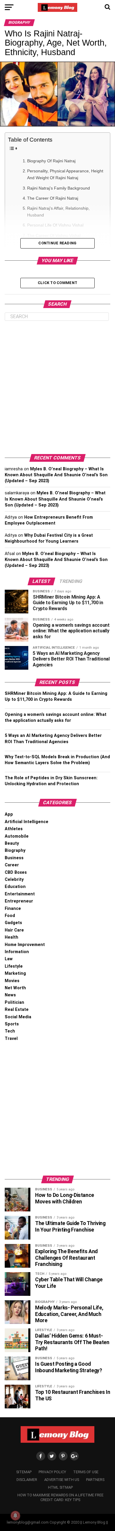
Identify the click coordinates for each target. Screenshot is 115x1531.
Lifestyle (14, 966)
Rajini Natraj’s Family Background (58, 188)
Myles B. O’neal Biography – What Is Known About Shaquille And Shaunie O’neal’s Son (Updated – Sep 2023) (56, 474)
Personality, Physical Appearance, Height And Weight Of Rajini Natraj (65, 174)
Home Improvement (25, 944)
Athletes (14, 828)
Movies (12, 980)
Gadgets (13, 922)
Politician (14, 1002)
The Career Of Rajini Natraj (52, 198)
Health (11, 937)
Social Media (18, 1016)
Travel (11, 1038)
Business (14, 857)
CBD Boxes (16, 872)
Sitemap (24, 1472)
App (9, 814)
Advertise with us (61, 1479)
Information (17, 951)
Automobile (17, 836)
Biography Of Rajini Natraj (51, 160)
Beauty (12, 843)
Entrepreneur (19, 901)
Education (15, 886)
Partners (95, 1479)
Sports (12, 1024)
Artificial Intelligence (26, 821)
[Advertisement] (57, 387)
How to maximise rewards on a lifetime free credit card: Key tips (60, 1497)
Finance (13, 908)
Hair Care (14, 930)
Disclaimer (27, 1479)
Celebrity (14, 879)
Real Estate (17, 1009)
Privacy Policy (52, 1472)
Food (10, 915)
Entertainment (20, 894)
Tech (10, 1031)
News (10, 995)
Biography (15, 850)
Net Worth (15, 987)
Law (9, 958)
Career (12, 865)
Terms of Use (85, 1472)
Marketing (15, 973)
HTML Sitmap (60, 1487)
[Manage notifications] (15, 1515)
